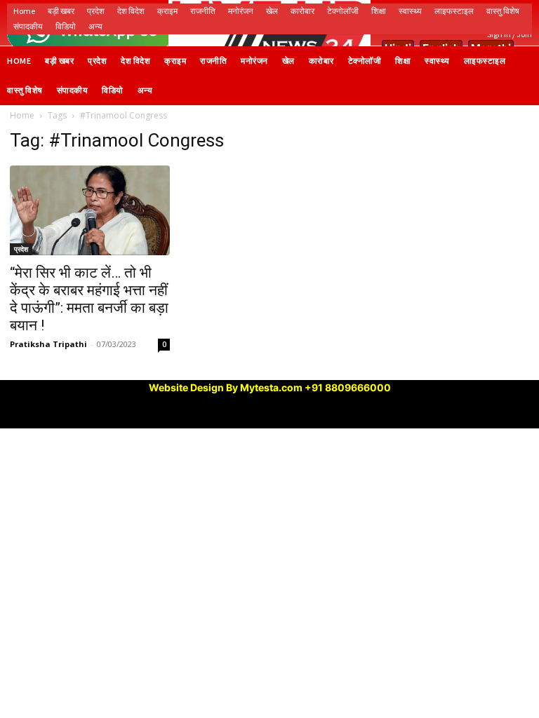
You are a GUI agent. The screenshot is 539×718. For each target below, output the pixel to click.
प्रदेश (21, 249)
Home (22, 115)
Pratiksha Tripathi (48, 344)
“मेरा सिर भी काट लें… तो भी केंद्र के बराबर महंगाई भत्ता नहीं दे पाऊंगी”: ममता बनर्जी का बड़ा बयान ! (89, 299)
